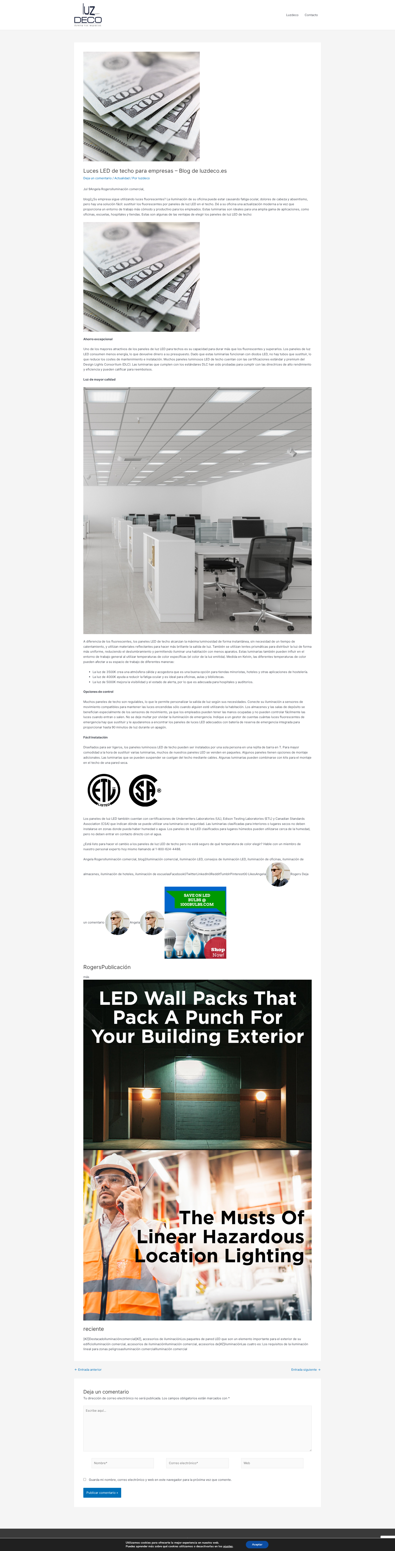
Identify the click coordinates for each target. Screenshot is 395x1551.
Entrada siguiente (306, 1369)
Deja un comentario (97, 178)
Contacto (311, 15)
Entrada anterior (88, 1369)
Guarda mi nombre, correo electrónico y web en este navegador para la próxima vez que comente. (160, 1480)
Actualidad (122, 178)
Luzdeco (292, 15)
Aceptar (257, 1544)
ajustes (228, 1546)
